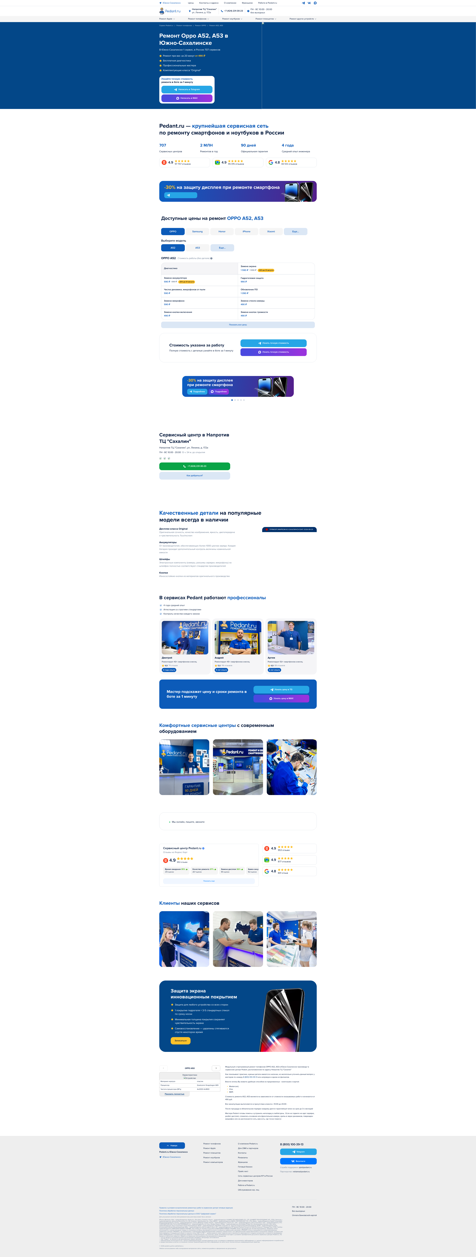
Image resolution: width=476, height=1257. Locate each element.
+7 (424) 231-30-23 (233, 11)
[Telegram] (303, 2)
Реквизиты (243, 1157)
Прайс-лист (243, 1171)
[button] (195, 258)
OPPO (173, 231)
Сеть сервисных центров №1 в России (255, 1176)
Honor (222, 231)
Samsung (197, 231)
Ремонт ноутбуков (231, 19)
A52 (173, 247)
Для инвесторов (245, 1180)
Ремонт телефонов (197, 19)
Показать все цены (238, 324)
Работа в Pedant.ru (267, 3)
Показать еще (209, 881)
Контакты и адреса (208, 3)
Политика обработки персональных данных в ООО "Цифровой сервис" (187, 1214)
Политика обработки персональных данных (176, 1211)
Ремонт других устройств (302, 19)
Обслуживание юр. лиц (248, 1190)
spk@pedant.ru (305, 1167)
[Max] (315, 2)
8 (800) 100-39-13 (291, 1144)
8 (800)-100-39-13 (250, 1077)
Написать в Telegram (189, 89)
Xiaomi (271, 231)
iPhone (246, 231)
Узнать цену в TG (283, 689)
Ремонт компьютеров (213, 1162)
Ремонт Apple (165, 19)
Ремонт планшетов (265, 19)
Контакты (242, 1153)
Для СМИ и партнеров (248, 1148)
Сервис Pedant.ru (166, 26)
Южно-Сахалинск (172, 3)
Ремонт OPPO (200, 26)
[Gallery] (165, 458)
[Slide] (232, 400)
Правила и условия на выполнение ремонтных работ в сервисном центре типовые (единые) (196, 1208)
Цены (191, 3)
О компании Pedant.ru (248, 1143)
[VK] (309, 2)
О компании (230, 3)
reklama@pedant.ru (301, 1171)
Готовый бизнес (245, 1167)
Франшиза (247, 3)
